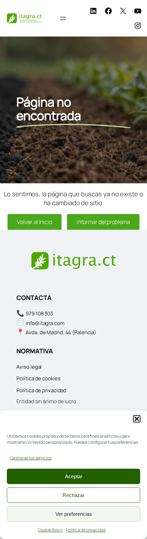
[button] (136, 418)
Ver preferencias (73, 514)
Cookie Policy (50, 530)
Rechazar (73, 495)
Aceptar (73, 476)
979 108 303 (39, 313)
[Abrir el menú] (63, 18)
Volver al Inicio (34, 222)
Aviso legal (29, 366)
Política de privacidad (86, 530)
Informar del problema (103, 222)
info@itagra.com (45, 323)
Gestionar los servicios (31, 458)
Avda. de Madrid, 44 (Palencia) (61, 332)
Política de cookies (38, 378)
